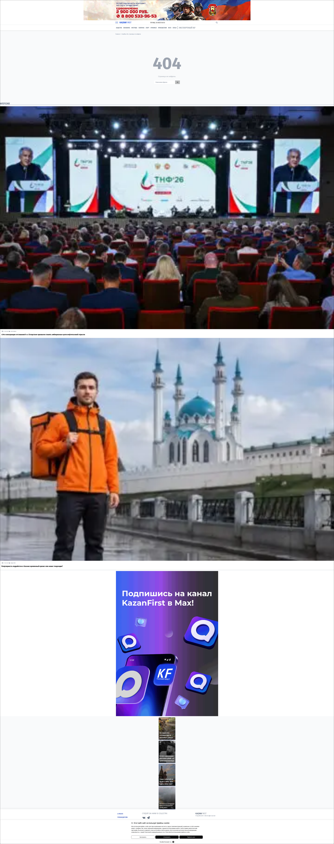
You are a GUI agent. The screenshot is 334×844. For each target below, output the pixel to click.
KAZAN (125, 22)
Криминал (154, 28)
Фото (169, 28)
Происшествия (162, 28)
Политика (141, 28)
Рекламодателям (122, 817)
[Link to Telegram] (148, 818)
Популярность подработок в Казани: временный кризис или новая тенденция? (32, 566)
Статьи (174, 28)
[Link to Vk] (144, 818)
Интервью (134, 28)
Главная (117, 34)
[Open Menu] (116, 22)
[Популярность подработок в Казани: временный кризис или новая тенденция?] (167, 449)
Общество (119, 28)
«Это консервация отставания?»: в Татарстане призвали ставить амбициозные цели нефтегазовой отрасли (43, 335)
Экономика (126, 28)
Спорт (147, 28)
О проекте (120, 814)
